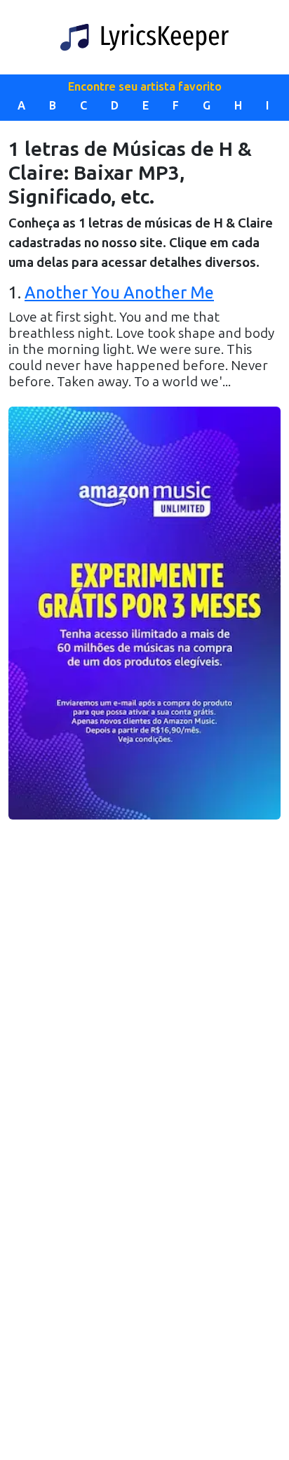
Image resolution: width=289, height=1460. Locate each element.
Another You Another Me (119, 293)
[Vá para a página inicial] (144, 37)
